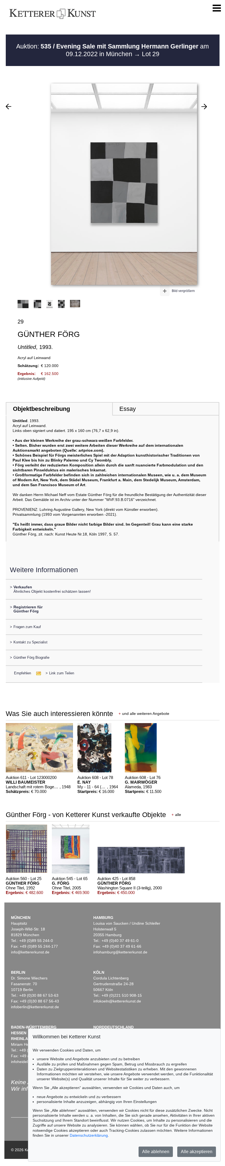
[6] (8, 106)
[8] (204, 106)
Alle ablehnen (155, 1151)
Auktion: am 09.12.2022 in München (112, 50)
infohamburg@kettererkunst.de (120, 952)
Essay (127, 408)
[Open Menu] (217, 8)
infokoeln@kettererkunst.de (117, 1001)
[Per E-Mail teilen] (37, 673)
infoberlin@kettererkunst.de (35, 1007)
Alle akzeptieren (196, 1151)
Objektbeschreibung (41, 408)
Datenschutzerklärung (89, 1135)
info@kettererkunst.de (30, 952)
